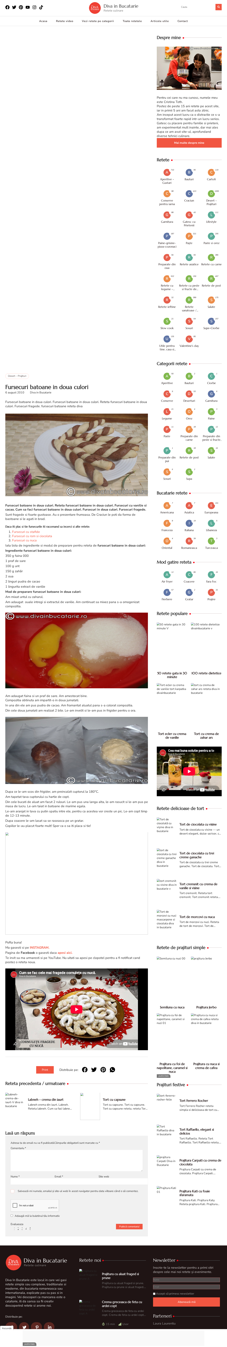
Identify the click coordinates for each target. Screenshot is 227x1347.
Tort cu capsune (114, 1100)
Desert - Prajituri (17, 376)
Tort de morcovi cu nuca (197, 917)
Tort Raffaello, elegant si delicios (196, 1131)
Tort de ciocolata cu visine (198, 824)
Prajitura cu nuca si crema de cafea (206, 1066)
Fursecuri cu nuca (24, 540)
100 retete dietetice (206, 673)
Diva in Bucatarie (121, 6)
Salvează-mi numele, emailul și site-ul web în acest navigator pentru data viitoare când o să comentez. (78, 1191)
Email (59, 1176)
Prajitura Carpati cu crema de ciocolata (200, 1162)
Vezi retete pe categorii (98, 21)
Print (45, 1070)
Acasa (43, 21)
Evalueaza (17, 1224)
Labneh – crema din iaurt (45, 1100)
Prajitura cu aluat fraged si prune (120, 1276)
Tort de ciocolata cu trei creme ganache (196, 855)
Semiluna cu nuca (172, 1007)
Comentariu (18, 1148)
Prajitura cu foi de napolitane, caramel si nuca (172, 1068)
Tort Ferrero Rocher (193, 1101)
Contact (183, 21)
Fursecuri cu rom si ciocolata (32, 536)
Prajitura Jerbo (206, 1007)
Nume (15, 1176)
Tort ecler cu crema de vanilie (172, 736)
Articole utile (160, 21)
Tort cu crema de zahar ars (206, 736)
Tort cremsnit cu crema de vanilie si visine (198, 886)
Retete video (64, 21)
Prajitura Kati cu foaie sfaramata (194, 1193)
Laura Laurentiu (164, 1323)
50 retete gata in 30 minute (172, 675)
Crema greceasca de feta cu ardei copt (122, 1304)
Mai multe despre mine (189, 143)
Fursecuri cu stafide (25, 532)
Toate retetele (132, 21)
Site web (104, 1176)
